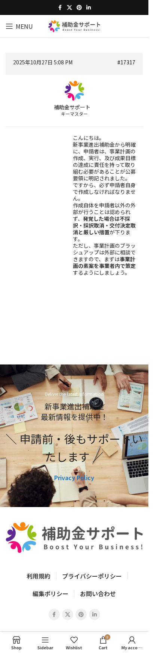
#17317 (126, 62)
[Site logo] (74, 25)
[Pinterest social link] (79, 7)
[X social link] (69, 7)
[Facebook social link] (60, 7)
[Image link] (74, 536)
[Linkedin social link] (88, 7)
